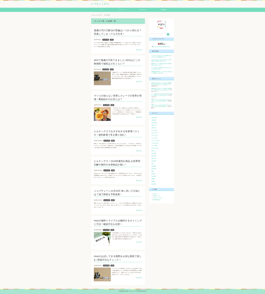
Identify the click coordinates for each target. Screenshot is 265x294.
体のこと (153, 150)
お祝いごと (154, 125)
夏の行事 (153, 155)
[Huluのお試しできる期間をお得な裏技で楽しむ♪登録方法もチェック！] (102, 280)
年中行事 (153, 161)
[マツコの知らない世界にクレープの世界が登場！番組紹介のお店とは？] (102, 119)
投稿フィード (156, 195)
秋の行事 (153, 176)
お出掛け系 (154, 117)
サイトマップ (122, 9)
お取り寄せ (154, 122)
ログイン (155, 193)
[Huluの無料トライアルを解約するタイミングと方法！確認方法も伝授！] (102, 244)
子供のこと (154, 158)
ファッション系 (155, 140)
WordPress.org (157, 199)
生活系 (153, 173)
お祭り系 (153, 127)
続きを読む (139, 49)
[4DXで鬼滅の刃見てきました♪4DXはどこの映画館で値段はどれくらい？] (102, 84)
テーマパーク (154, 135)
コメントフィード (157, 197)
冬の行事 (153, 153)
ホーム (101, 9)
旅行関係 (153, 166)
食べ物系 (153, 184)
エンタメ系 (105, 39)
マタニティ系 (154, 148)
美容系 (153, 178)
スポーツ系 (154, 132)
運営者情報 (163, 9)
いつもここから (100, 3)
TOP (97, 15)
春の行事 (153, 168)
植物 (152, 171)
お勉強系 (153, 120)
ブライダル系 (154, 143)
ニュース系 (154, 138)
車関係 (153, 181)
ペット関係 (154, 145)
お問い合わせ (143, 9)
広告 (112, 39)
